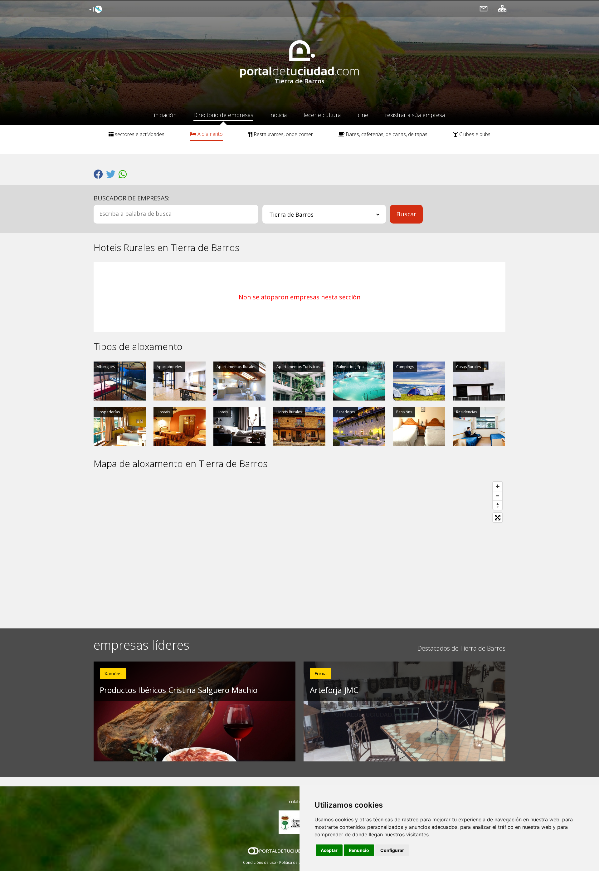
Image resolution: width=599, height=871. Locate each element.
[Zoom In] (497, 486)
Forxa (320, 673)
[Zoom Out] (497, 495)
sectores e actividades (139, 134)
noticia (278, 115)
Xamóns (113, 673)
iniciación (165, 115)
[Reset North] (497, 505)
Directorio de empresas (223, 115)
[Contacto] (483, 8)
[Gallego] (94, 10)
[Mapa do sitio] (502, 8)
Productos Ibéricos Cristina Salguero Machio (178, 690)
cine (363, 115)
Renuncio (359, 850)
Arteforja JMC (334, 690)
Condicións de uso (259, 862)
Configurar (392, 850)
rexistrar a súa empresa (415, 115)
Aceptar (329, 850)
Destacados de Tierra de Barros (461, 648)
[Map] (299, 549)
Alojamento (209, 133)
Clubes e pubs (474, 134)
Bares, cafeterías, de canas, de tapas (385, 134)
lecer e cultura (322, 115)
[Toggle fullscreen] (497, 517)
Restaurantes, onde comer (282, 134)
